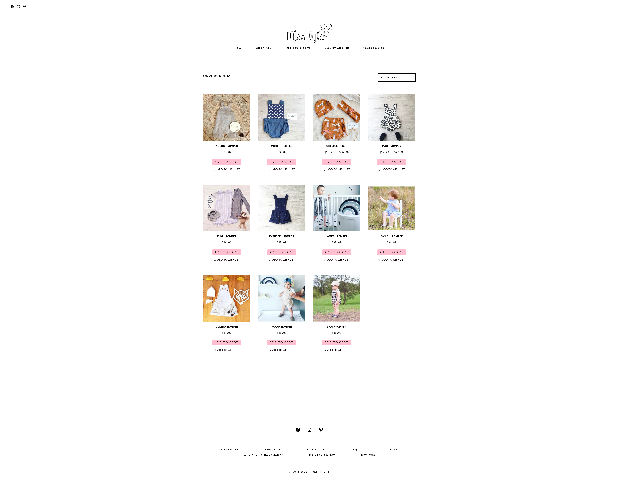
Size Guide (316, 449)
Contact (392, 449)
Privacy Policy (322, 455)
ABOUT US (273, 449)
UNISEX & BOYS (299, 48)
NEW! (239, 48)
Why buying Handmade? (263, 455)
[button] (226, 169)
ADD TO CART (227, 161)
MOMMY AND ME (337, 48)
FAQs (355, 449)
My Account (229, 449)
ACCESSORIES (373, 48)
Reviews (368, 455)
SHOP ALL (264, 48)
